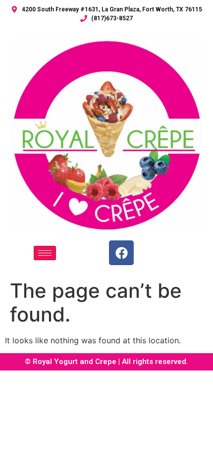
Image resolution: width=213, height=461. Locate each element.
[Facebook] (121, 252)
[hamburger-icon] (45, 253)
